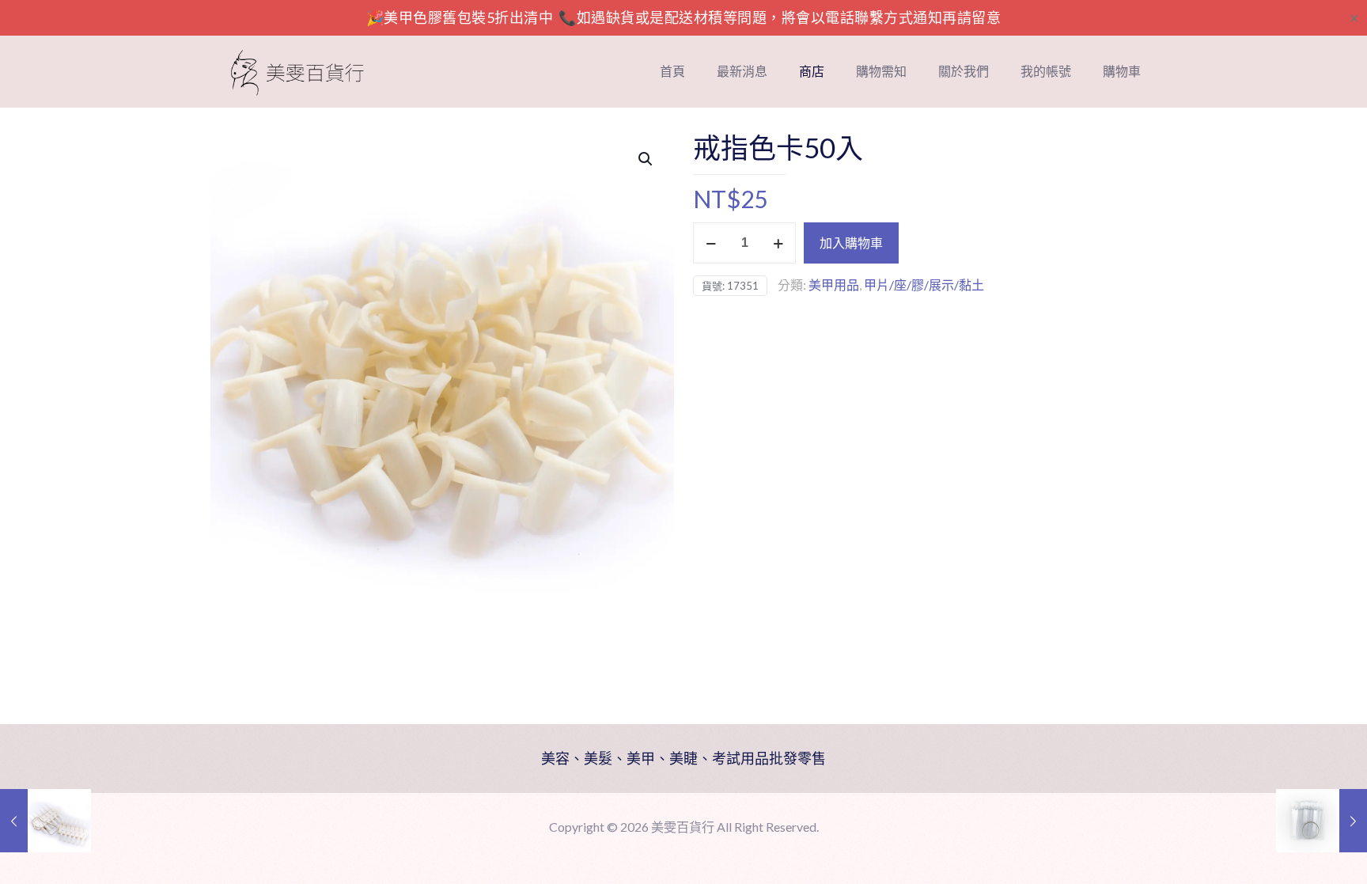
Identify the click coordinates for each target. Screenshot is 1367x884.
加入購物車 (851, 242)
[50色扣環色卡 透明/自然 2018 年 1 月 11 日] (1321, 820)
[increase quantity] (778, 243)
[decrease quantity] (711, 243)
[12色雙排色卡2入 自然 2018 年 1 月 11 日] (45, 820)
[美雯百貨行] (297, 71)
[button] (646, 159)
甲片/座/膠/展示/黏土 (924, 284)
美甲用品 (833, 284)
